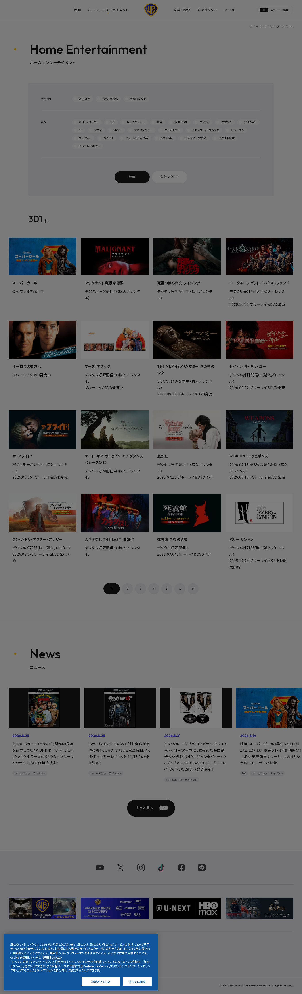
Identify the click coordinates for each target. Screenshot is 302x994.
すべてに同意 (137, 981)
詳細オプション (100, 981)
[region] (81, 962)
